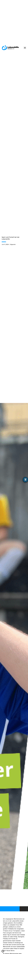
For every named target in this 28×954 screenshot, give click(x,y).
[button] (24, 47)
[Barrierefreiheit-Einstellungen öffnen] (25, 479)
